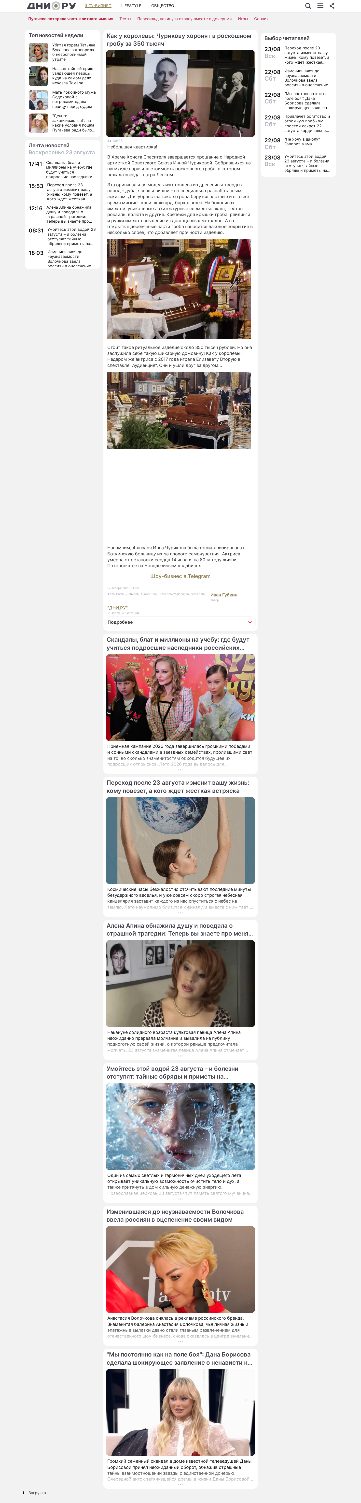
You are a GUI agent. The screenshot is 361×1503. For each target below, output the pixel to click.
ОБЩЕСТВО (162, 5)
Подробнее (120, 622)
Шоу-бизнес (98, 5)
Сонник (261, 18)
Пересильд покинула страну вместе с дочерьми (184, 18)
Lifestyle (131, 5)
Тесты (125, 18)
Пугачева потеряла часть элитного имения (70, 18)
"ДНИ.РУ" (117, 607)
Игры (243, 18)
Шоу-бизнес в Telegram (180, 576)
